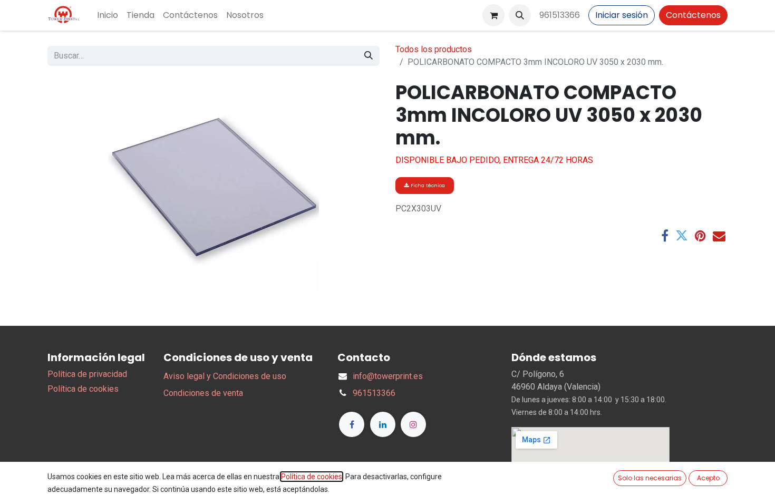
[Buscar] (368, 56)
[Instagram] (413, 424)
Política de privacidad (87, 374)
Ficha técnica (427, 185)
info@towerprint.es (388, 376)
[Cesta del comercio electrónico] (493, 15)
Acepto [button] (708, 477)
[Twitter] (681, 235)
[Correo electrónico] (719, 235)
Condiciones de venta (203, 393)
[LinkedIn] (382, 424)
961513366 (559, 15)
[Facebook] (665, 235)
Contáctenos (693, 15)
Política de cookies (83, 389)
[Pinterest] (700, 235)
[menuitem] (107, 15)
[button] (520, 15)
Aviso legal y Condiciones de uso (224, 376)
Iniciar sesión (621, 15)
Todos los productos (433, 49)
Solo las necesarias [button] (650, 477)
